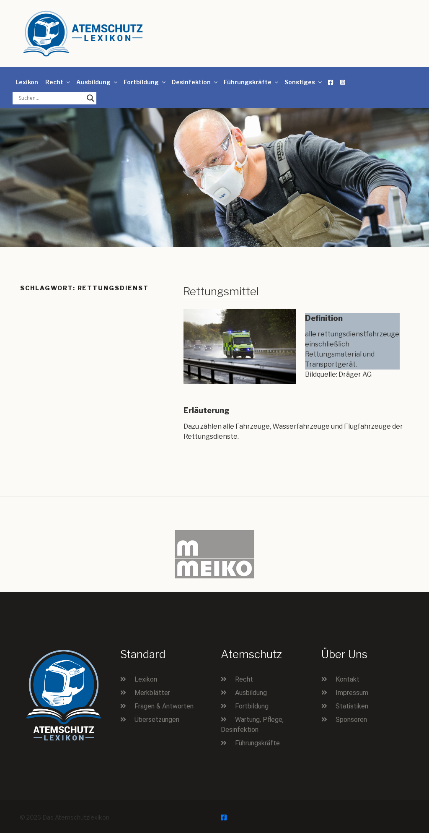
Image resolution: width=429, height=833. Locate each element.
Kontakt (347, 679)
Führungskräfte (247, 82)
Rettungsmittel (221, 291)
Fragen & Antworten (164, 706)
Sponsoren (351, 720)
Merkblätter (152, 693)
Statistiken (352, 706)
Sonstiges (299, 82)
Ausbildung (93, 82)
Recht (54, 82)
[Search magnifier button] (90, 98)
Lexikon (27, 82)
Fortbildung (141, 82)
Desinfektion (191, 82)
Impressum (352, 693)
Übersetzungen (156, 720)
